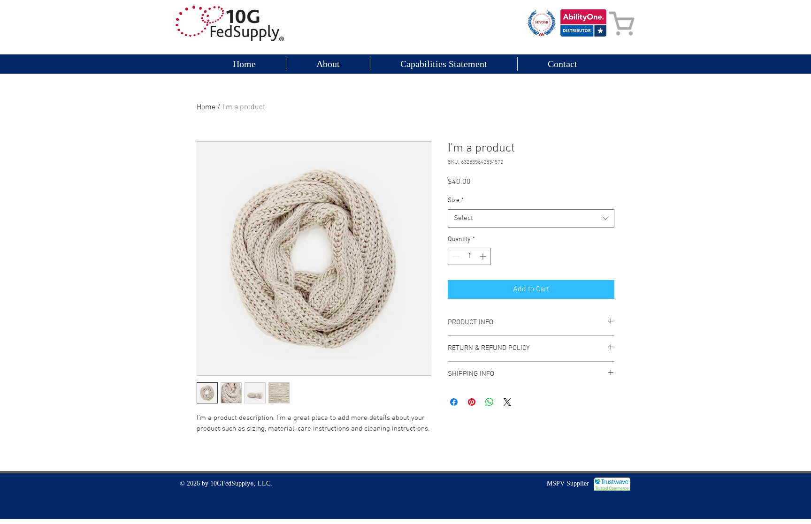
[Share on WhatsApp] (489, 402)
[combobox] (531, 218)
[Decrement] (455, 256)
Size (456, 201)
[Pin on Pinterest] (471, 402)
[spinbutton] (469, 256)
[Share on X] (507, 402)
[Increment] (484, 256)
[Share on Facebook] (453, 402)
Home (206, 107)
